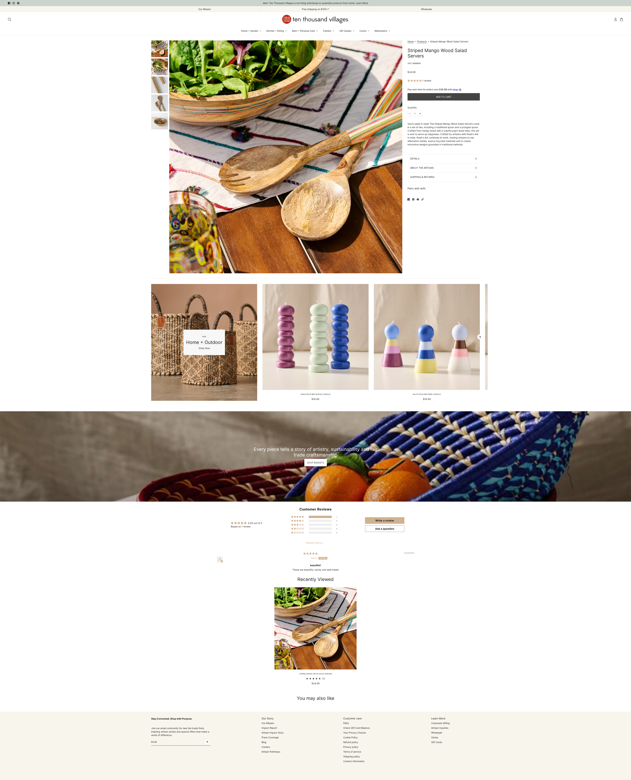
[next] (479, 336)
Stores (434, 737)
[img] (310, 553)
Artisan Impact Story (273, 732)
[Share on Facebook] (408, 199)
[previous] (151, 342)
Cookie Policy (350, 737)
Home (411, 41)
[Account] (615, 19)
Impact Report (269, 727)
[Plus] (420, 114)
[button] (415, 80)
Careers (266, 747)
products (422, 41)
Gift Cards (436, 742)
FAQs (346, 723)
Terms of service (352, 751)
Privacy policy (350, 747)
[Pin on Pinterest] (413, 199)
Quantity (412, 107)
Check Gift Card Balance (356, 727)
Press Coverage (270, 737)
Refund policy (350, 742)
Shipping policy (351, 756)
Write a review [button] (384, 520)
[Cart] (621, 19)
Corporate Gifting (440, 723)
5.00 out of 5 (255, 523)
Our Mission (268, 723)
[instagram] (13, 3)
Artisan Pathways (271, 751)
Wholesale (436, 732)
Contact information (353, 761)
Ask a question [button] (384, 528)
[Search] (9, 19)
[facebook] (9, 3)
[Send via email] (418, 199)
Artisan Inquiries (439, 727)
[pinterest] (18, 3)
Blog (264, 742)
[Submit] (207, 741)
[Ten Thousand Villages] (315, 19)
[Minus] (410, 114)
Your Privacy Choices (354, 732)
